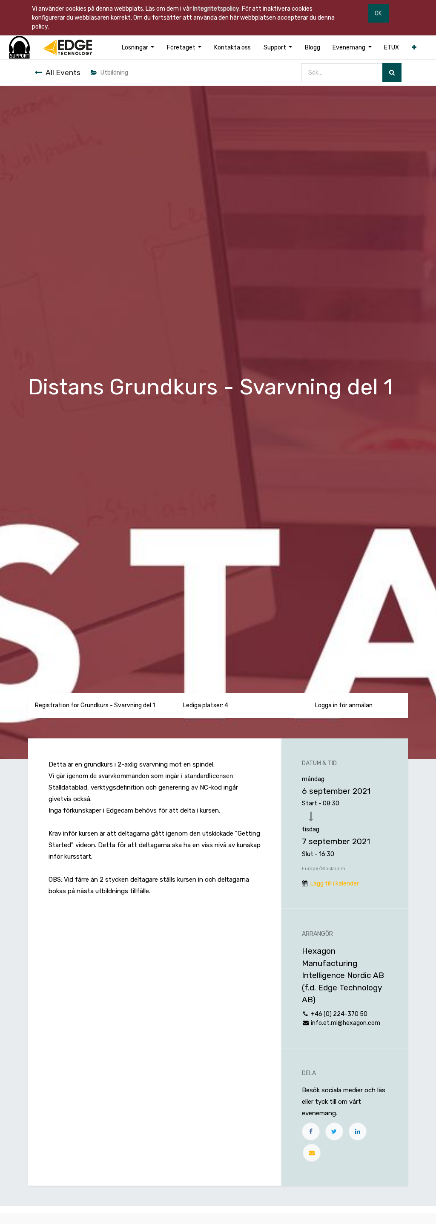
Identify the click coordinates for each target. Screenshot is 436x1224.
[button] (414, 48)
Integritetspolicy (216, 8)
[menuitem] (232, 48)
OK (378, 13)
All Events (63, 72)
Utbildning (114, 72)
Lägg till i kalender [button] (334, 883)
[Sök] (392, 72)
